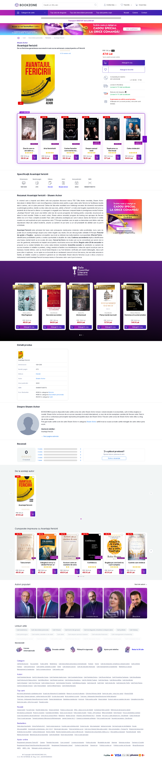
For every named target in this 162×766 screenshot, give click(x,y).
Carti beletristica (22, 630)
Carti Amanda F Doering (63, 683)
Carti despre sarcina (69, 666)
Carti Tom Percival (34, 683)
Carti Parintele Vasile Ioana (112, 639)
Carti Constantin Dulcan (132, 639)
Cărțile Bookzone (22, 664)
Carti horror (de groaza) (72, 630)
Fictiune (90, 664)
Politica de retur (91, 742)
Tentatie (98, 715)
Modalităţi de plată (104, 742)
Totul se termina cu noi (76, 729)
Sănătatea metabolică (70, 699)
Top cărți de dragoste (58, 13)
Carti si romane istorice (43, 669)
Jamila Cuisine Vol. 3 (68, 718)
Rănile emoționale (23, 734)
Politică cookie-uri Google (122, 745)
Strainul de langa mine (136, 729)
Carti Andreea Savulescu (73, 680)
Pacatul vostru (43, 702)
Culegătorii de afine (137, 699)
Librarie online (18, 38)
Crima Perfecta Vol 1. (38, 726)
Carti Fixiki (100, 683)
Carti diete (60, 634)
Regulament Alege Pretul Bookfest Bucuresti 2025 (33, 745)
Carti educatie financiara (99, 634)
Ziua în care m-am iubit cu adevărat (29, 150)
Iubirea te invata (106, 726)
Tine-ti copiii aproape (24, 718)
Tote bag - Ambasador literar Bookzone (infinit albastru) (98, 696)
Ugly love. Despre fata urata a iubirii (96, 729)
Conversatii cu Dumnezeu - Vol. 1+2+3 (40, 729)
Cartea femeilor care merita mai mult (70, 150)
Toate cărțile (44, 664)
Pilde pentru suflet (91, 699)
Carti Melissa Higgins (79, 683)
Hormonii (81, 699)
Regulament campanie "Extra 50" (27, 742)
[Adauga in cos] (34, 157)
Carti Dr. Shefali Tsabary (89, 680)
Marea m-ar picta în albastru (76, 693)
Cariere (135, 13)
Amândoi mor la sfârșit (24, 732)
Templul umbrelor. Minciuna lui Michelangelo (46, 718)
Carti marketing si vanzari (25, 639)
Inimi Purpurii (118, 713)
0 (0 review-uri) (65, 53)
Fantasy (19, 666)
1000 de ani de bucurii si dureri (120, 710)
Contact (144, 13)
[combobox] (66, 5)
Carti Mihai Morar (43, 680)
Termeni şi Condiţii (138, 742)
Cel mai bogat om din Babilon (121, 726)
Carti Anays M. (91, 683)
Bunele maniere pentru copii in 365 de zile (69, 732)
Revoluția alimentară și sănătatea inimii (29, 693)
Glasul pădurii (102, 699)
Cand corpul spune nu (53, 726)
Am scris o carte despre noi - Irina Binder (115, 715)
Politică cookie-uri (105, 745)
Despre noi (94, 745)
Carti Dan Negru (103, 680)
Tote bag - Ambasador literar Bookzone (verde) (32, 699)
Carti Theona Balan (40, 686)
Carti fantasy (134, 630)
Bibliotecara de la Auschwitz (39, 734)
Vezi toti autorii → (140, 584)
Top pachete (34, 664)
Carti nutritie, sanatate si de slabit (42, 634)
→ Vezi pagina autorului (50, 436)
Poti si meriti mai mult (103, 718)
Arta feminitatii (50, 148)
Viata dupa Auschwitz (24, 726)
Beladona (62, 715)
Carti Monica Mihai (115, 680)
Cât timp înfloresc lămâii (93, 693)
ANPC (19, 748)
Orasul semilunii (54, 710)
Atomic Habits (50, 732)
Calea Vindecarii (134, 715)
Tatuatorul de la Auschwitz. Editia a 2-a (97, 732)
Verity (139, 732)
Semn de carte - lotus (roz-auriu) (112, 693)
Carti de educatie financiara (86, 666)
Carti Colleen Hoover (48, 683)
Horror (97, 664)
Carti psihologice (22, 634)
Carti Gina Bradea (135, 677)
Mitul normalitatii (107, 713)
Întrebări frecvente (53, 742)
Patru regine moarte (80, 713)
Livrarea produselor (77, 742)
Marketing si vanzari (125, 666)
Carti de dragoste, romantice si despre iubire (98, 630)
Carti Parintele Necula (72, 639)
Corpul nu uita (84, 726)
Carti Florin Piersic (136, 683)
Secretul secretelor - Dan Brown (122, 718)
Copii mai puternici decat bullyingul (28, 715)
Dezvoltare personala (56, 394)
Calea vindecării (133, 148)
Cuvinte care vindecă (136, 563)
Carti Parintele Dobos (91, 677)
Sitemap (114, 742)
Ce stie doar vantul (58, 696)
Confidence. (92, 563)
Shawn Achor (22, 43)
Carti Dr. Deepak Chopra (25, 686)
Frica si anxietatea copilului (131, 713)
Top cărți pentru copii (104, 13)
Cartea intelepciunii (39, 732)
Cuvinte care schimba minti (70, 726)
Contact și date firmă (81, 745)
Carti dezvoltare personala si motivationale (73, 664)
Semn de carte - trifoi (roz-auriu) (27, 702)
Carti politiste (121, 630)
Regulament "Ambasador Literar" (62, 745)
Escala (134, 726)
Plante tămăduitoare (55, 699)
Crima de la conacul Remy (49, 715)
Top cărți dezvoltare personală (81, 13)
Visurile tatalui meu (42, 710)
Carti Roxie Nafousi (105, 677)
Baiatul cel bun (70, 715)
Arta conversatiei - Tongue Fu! (118, 729)
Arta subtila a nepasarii (117, 732)
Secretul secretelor (54, 315)
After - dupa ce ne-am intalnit (83, 710)
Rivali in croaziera (38, 713)
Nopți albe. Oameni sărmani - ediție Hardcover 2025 (34, 696)
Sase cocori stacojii (66, 713)
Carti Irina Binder (127, 680)
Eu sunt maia (30, 710)
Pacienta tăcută (131, 732)
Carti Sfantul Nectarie (69, 686)
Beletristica (53, 664)
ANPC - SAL (26, 748)
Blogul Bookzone (138, 745)
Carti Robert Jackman (57, 680)
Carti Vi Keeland (22, 683)
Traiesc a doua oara (66, 710)
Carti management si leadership (122, 634)
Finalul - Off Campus (94, 713)
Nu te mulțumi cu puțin (72, 696)
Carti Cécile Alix (110, 683)
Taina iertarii (25, 563)
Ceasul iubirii (21, 710)
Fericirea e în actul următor (135, 315)
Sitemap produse (124, 742)
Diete (59, 666)
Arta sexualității (22, 729)
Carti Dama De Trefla (123, 683)
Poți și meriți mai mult (108, 315)
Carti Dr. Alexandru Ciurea (92, 639)
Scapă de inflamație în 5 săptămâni (54, 693)
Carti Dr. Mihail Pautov (54, 686)
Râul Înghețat (27, 315)
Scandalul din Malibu (52, 713)
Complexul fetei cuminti (102, 710)
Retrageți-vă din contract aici (41, 748)
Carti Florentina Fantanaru (120, 677)
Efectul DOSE (128, 693)
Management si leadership (25, 669)
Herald (50, 187)
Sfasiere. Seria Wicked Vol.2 (85, 715)
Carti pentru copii (55, 639)
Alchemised (81, 315)
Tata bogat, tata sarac (61, 729)
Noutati (126, 13)
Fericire (51, 392)
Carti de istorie (41, 639)
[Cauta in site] (96, 5)
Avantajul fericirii (25, 505)
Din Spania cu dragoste (24, 713)
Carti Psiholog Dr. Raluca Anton (27, 680)
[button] (144, 139)
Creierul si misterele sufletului (86, 718)
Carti (51, 397)
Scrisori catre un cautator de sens (119, 699)
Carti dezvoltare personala (39, 630)
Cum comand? (65, 742)
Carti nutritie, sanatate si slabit (46, 666)
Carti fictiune (57, 630)
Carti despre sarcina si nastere (78, 634)
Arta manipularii (95, 726)
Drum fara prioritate (67, 734)
